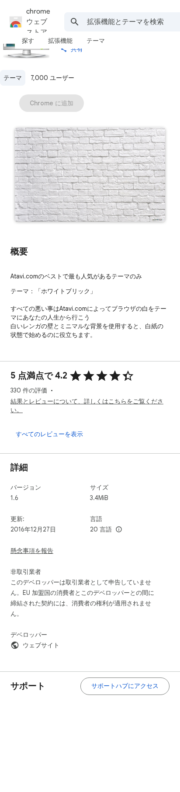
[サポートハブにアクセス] (125, 686)
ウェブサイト (41, 645)
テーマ (12, 78)
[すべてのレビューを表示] (49, 434)
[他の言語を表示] (119, 530)
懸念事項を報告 (31, 551)
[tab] (28, 41)
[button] (90, 175)
